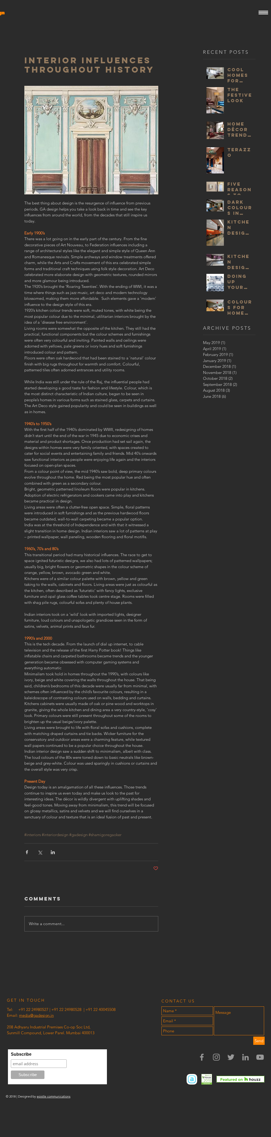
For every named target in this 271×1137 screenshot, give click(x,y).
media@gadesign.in (36, 1015)
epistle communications (53, 1096)
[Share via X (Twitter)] (39, 852)
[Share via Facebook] (26, 852)
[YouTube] (260, 1057)
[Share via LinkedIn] (52, 852)
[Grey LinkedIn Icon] (245, 1057)
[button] (263, 13)
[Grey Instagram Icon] (216, 1057)
